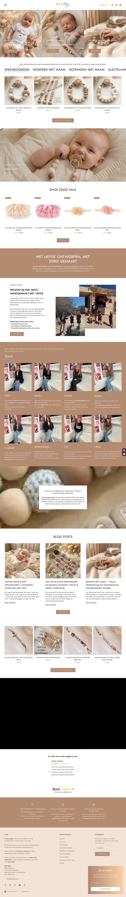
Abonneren (102, 854)
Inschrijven (105, 889)
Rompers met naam (49, 69)
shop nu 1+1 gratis (63, 120)
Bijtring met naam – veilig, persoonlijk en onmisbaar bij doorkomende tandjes (102, 585)
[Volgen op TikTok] (24, 885)
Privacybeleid (64, 857)
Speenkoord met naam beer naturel (77, 108)
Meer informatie (10, 602)
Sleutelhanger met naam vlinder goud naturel (107, 659)
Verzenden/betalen (66, 848)
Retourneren (64, 845)
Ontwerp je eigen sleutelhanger (48, 658)
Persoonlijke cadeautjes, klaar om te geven (25, 328)
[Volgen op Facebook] (5, 885)
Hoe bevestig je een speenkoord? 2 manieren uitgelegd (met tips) (19, 585)
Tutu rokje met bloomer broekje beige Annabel (18, 229)
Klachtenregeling (65, 854)
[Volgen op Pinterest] (15, 885)
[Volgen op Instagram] (10, 885)
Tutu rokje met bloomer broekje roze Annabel (48, 229)
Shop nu (52, 51)
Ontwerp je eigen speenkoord (48, 108)
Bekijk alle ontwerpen (63, 670)
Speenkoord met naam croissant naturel (18, 109)
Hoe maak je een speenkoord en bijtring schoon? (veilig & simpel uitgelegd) (61, 585)
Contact (62, 838)
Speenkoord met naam (67, 860)
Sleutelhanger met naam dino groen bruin (19, 659)
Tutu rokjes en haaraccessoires (21, 326)
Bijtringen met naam (87, 69)
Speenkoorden (17, 69)
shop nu (10, 51)
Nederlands (103, 5)
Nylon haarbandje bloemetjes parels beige (78, 229)
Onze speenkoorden (71, 266)
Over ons (63, 842)
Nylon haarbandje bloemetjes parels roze (107, 229)
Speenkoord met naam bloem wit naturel (107, 109)
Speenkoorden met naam (19, 323)
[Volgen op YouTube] (20, 885)
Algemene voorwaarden (67, 851)
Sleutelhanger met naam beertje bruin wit (78, 659)
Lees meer (17, 334)
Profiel (62, 863)
